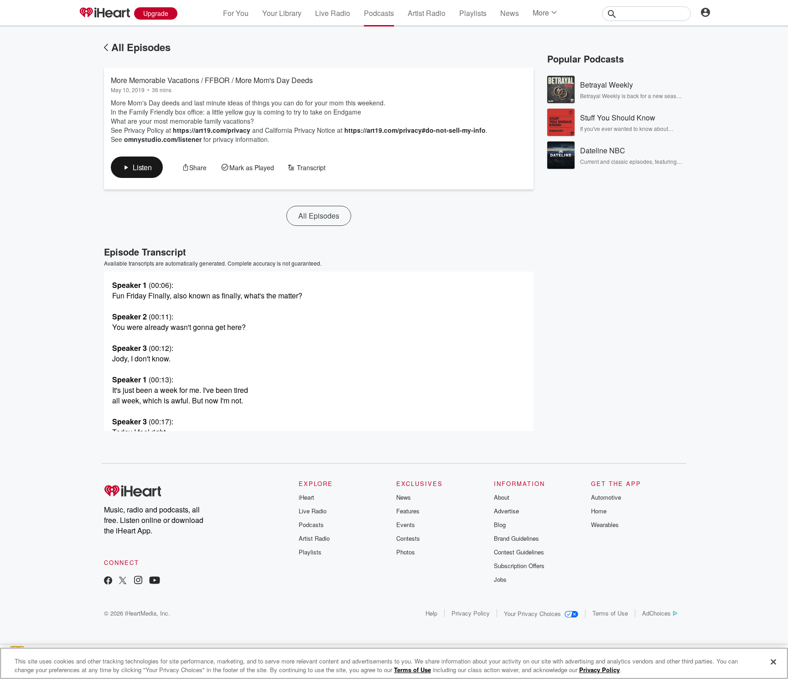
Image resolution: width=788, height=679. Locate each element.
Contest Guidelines (519, 552)
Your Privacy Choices (532, 613)
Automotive (606, 497)
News (509, 13)
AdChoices (656, 613)
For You (236, 13)
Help (431, 613)
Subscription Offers (519, 565)
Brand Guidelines (516, 538)
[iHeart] (104, 13)
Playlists (473, 13)
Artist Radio (427, 13)
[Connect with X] (122, 581)
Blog (500, 524)
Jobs (500, 579)
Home (599, 511)
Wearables (605, 524)
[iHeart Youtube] (154, 581)
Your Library (281, 13)
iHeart (306, 497)
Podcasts (379, 13)
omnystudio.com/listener (163, 139)
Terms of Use (610, 613)
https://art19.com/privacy (211, 130)
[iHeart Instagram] (138, 581)
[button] (137, 167)
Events (405, 524)
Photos (405, 552)
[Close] (773, 662)
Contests (408, 538)
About (501, 497)
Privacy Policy (470, 613)
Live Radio (332, 13)
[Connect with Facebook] (108, 581)
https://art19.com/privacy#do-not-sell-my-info (415, 130)
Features (408, 511)
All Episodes (141, 47)
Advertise (506, 511)
